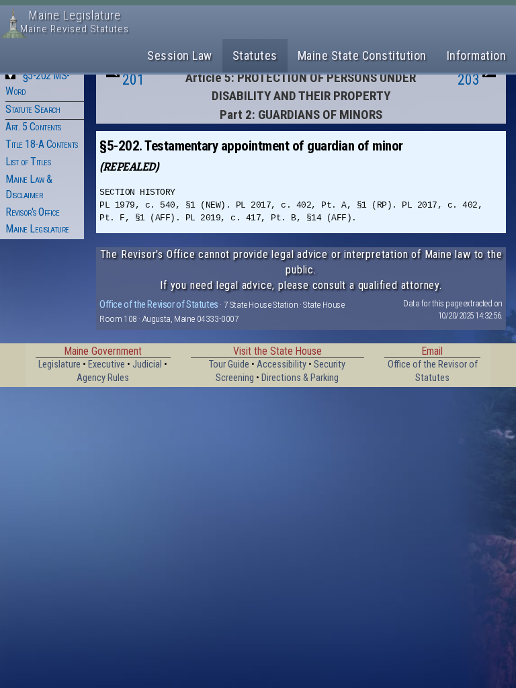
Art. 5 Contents (33, 126)
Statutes (254, 55)
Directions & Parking (300, 378)
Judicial (147, 364)
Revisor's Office (32, 212)
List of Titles (27, 161)
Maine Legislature (37, 228)
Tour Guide (229, 364)
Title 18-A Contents (41, 144)
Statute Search (32, 109)
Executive (106, 364)
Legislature (59, 364)
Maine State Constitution (362, 55)
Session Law (179, 55)
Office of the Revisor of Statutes (158, 304)
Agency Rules (103, 378)
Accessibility (281, 364)
